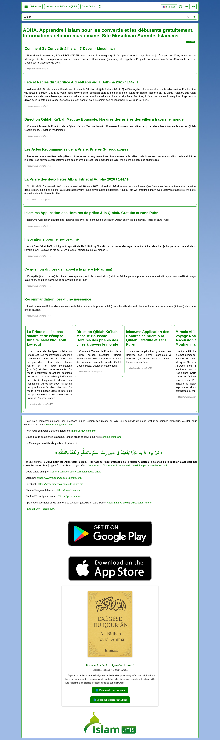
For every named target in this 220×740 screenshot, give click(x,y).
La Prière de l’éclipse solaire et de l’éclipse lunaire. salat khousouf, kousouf (47, 338)
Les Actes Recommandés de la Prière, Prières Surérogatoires (76, 149)
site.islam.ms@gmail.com (58, 424)
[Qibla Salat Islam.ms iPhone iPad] (110, 581)
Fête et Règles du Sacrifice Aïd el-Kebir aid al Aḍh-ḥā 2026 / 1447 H (81, 82)
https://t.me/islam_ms (83, 430)
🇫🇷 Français (169, 6)
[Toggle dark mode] (180, 6)
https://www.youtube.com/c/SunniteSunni (59, 477)
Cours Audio (88, 6)
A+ (193, 6)
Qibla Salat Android (118, 502)
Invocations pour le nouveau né (51, 239)
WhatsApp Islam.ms (69, 496)
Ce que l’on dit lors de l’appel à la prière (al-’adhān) (68, 269)
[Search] (194, 17)
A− (186, 6)
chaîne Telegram (111, 436)
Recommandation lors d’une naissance (57, 299)
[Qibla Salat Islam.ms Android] (110, 553)
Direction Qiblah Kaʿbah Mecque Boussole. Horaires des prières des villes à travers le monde (103, 119)
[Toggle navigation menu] (26, 6)
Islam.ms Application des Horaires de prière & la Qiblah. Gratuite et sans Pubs (91, 213)
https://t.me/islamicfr (68, 490)
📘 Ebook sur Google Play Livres (110, 699)
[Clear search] (188, 17)
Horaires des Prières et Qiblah (61, 6)
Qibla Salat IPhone (141, 502)
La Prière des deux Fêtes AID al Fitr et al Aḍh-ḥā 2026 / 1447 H (76, 179)
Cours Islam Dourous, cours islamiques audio (75, 471)
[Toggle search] (100, 6)
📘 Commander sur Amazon (110, 690)
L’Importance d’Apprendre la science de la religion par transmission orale (127, 465)
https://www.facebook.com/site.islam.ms (60, 483)
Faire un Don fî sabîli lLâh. (40, 508)
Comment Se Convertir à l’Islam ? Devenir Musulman (70, 48)
